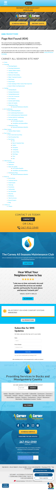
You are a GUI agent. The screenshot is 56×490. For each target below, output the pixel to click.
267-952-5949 (29, 227)
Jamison (20, 395)
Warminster (46, 397)
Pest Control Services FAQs (15, 134)
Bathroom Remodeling (14, 75)
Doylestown (40, 393)
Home (3, 34)
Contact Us (7, 204)
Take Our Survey (12, 198)
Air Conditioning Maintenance (15, 113)
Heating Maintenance (13, 92)
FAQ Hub (10, 193)
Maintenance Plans (13, 105)
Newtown (49, 395)
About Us (6, 176)
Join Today (28, 263)
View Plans (28, 10)
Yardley (39, 399)
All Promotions (28, 320)
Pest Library (11, 139)
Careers (10, 206)
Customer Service (12, 180)
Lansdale (34, 395)
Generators (11, 164)
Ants (13, 140)
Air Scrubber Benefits (17, 121)
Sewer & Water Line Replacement (16, 86)
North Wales (10, 397)
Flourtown (49, 393)
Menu (5, 4)
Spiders (14, 145)
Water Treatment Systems (14, 77)
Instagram (33, 425)
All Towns (28, 405)
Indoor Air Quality (12, 103)
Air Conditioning (8, 109)
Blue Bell (11, 393)
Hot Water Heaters (13, 72)
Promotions (11, 187)
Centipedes (15, 149)
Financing (10, 184)
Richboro (24, 397)
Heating (6, 88)
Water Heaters (8, 129)
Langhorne (27, 395)
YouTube (28, 425)
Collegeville (33, 393)
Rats (13, 158)
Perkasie (17, 397)
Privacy (35, 459)
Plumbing (6, 64)
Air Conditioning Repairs (14, 110)
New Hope (41, 395)
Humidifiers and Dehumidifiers (20, 123)
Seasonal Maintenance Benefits (20, 106)
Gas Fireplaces (12, 98)
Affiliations (11, 195)
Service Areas (11, 178)
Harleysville (7, 395)
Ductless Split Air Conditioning (16, 117)
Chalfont (17, 393)
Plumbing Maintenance (14, 68)
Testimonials (11, 189)
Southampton (32, 397)
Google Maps (38, 425)
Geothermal (11, 162)
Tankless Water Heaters (14, 70)
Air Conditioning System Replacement (17, 115)
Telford (39, 397)
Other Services (7, 160)
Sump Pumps (11, 81)
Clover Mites (15, 152)
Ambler (6, 393)
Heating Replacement (13, 94)
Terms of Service (29, 458)
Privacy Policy (24, 458)
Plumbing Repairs (12, 66)
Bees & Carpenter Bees (18, 143)
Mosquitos (15, 147)
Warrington (18, 399)
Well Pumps (11, 79)
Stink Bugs (15, 154)
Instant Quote (11, 182)
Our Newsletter (12, 191)
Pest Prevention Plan (13, 137)
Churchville (25, 393)
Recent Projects (12, 200)
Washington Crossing (29, 399)
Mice (13, 156)
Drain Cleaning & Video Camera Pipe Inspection (20, 83)
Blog (9, 202)
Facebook (18, 425)
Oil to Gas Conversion (13, 96)
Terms (37, 459)
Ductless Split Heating (13, 100)
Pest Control (7, 133)
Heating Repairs (12, 89)
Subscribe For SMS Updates (28, 436)
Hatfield (14, 395)
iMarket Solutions (20, 481)
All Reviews (28, 298)
